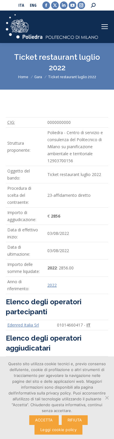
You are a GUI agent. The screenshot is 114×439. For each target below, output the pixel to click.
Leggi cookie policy (58, 429)
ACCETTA (44, 420)
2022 (52, 285)
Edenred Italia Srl (23, 325)
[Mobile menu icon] (104, 26)
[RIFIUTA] (107, 398)
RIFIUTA (75, 420)
